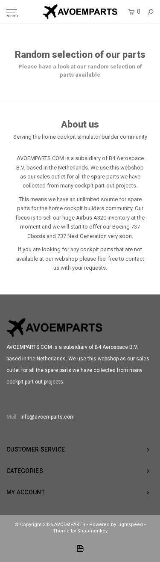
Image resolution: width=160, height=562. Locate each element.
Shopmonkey (92, 531)
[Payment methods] (80, 548)
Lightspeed (130, 524)
